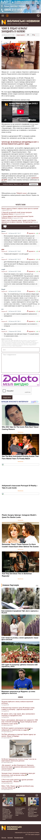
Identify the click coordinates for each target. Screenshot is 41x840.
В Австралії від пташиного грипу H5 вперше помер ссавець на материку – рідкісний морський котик (17, 708)
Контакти (10, 837)
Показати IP (4, 233)
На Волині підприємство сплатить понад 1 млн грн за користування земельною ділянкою (18, 760)
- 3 (39, 233)
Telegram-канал (21, 193)
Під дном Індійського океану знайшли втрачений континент (17, 702)
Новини (20, 697)
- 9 (39, 251)
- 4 (39, 259)
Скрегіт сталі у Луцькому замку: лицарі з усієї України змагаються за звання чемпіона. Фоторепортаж (18, 221)
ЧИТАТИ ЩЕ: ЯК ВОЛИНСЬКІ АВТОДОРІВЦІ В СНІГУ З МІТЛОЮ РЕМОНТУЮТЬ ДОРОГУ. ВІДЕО (20, 143)
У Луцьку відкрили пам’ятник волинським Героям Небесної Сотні (17, 217)
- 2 (39, 311)
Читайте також (20, 205)
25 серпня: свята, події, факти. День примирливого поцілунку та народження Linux (18, 714)
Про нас (3, 837)
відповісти (32, 233)
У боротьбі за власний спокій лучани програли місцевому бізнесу (16, 213)
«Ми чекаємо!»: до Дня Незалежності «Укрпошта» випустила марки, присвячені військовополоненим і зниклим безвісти (18, 767)
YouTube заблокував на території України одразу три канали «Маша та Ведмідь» (18, 735)
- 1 (39, 331)
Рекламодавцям (18, 837)
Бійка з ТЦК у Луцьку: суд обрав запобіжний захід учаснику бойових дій (17, 787)
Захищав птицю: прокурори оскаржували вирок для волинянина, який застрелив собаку (18, 774)
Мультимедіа (20, 795)
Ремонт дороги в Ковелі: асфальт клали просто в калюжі (19, 208)
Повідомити (33, 184)
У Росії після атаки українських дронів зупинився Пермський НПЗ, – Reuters (17, 780)
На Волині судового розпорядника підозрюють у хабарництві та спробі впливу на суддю (17, 729)
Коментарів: (20, 35)
